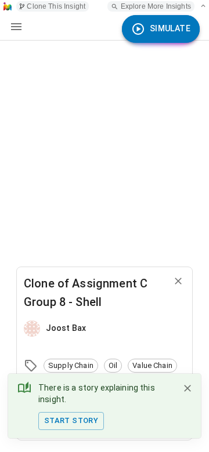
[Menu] (16, 26)
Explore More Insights (156, 6)
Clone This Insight (56, 6)
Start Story (71, 420)
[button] (71, 366)
